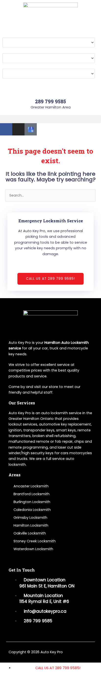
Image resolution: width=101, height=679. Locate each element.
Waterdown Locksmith (33, 548)
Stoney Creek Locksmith (34, 541)
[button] (50, 119)
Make (7, 34)
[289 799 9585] (50, 92)
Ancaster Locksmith (31, 486)
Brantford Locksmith (31, 494)
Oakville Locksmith (29, 533)
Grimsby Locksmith (30, 517)
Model (7, 50)
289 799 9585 (50, 101)
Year (6, 65)
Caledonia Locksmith (32, 509)
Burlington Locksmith (31, 501)
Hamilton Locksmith (30, 525)
